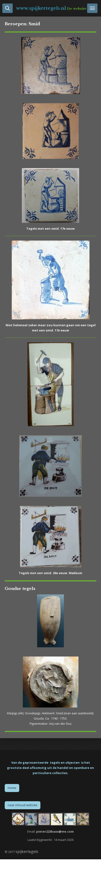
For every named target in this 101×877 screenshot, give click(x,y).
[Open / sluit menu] (92, 8)
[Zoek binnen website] (7, 8)
